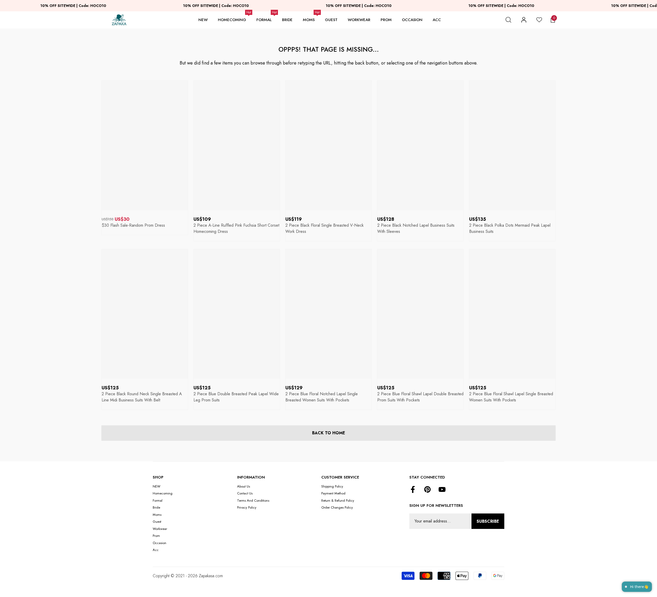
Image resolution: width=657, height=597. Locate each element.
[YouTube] (442, 490)
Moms (309, 20)
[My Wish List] (539, 20)
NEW (203, 20)
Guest (331, 20)
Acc (437, 20)
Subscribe (488, 521)
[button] (508, 20)
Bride (287, 20)
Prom (386, 20)
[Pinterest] (427, 490)
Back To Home (328, 433)
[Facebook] (412, 490)
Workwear (359, 20)
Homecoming (232, 20)
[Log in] (524, 20)
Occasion (412, 20)
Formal (264, 20)
